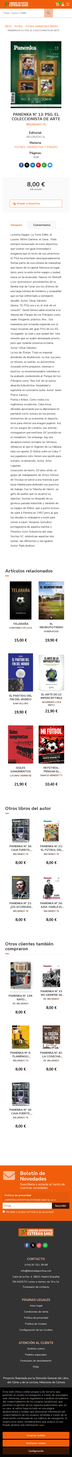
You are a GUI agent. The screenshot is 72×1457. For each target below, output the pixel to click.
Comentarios (42, 225)
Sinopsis (16, 225)
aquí (41, 1425)
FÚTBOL (19, 26)
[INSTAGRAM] (39, 1245)
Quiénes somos (36, 1348)
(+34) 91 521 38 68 (36, 1264)
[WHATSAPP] (45, 1245)
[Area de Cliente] (62, 4)
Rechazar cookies (36, 1443)
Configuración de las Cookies (36, 1330)
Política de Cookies (36, 1324)
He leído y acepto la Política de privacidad (29, 1212)
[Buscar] (48, 13)
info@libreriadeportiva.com (36, 1270)
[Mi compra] (58, 4)
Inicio (8, 26)
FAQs (36, 1366)
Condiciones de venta (36, 1311)
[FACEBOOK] (27, 1245)
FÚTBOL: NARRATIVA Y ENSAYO (42, 26)
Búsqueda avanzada (62, 13)
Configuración (36, 1451)
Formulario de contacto (36, 1287)
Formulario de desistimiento (36, 1360)
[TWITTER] (33, 1245)
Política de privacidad (36, 1317)
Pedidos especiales (36, 1354)
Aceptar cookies (36, 1435)
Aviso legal (36, 1305)
